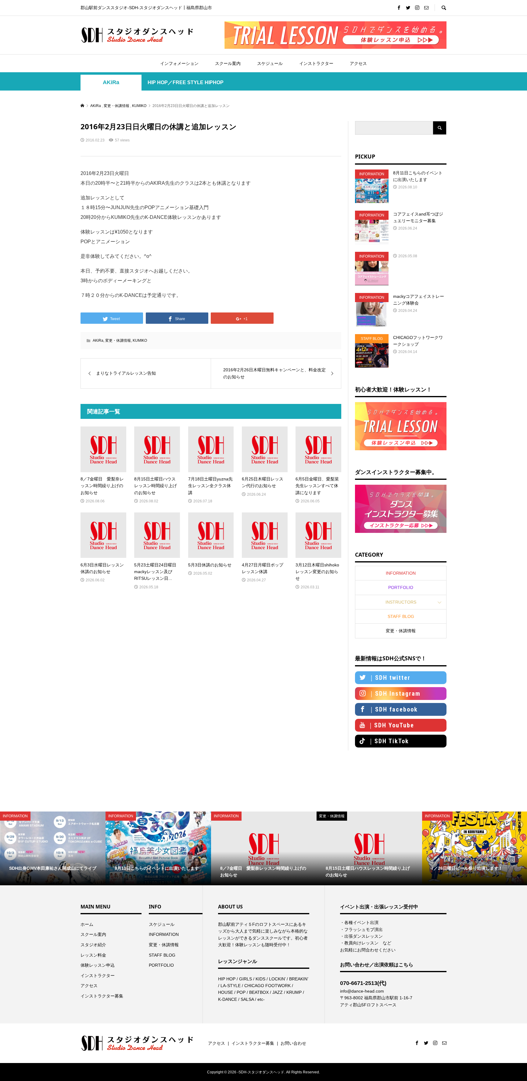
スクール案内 (228, 63)
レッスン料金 (93, 955)
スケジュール (270, 63)
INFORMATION (401, 573)
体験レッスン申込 (98, 965)
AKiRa (111, 82)
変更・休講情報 (118, 340)
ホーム (87, 924)
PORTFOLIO (400, 587)
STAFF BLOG (401, 616)
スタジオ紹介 (93, 944)
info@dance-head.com (362, 991)
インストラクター (316, 63)
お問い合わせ (293, 1043)
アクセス (358, 63)
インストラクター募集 (102, 996)
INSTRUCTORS (400, 602)
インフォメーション (179, 63)
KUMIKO (140, 340)
